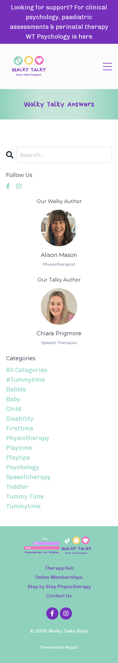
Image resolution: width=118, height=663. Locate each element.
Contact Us (59, 596)
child (13, 409)
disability (20, 418)
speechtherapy (28, 477)
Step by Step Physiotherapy (59, 586)
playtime (19, 447)
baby (13, 399)
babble (16, 389)
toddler (17, 486)
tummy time (25, 496)
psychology (22, 467)
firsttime (19, 428)
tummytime (23, 506)
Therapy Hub (59, 568)
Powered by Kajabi (59, 647)
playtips (18, 457)
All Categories (26, 370)
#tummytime (25, 379)
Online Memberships (59, 577)
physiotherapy (27, 438)
